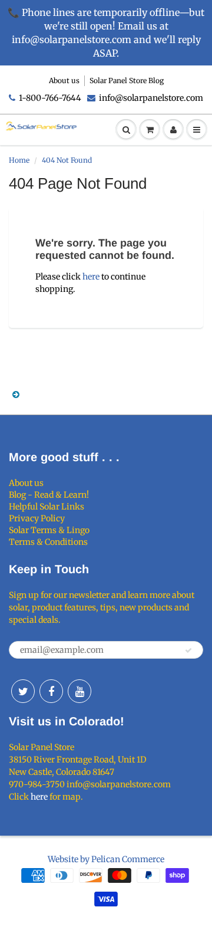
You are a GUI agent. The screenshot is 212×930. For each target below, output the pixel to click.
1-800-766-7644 (50, 98)
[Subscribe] (188, 650)
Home (19, 160)
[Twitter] (23, 691)
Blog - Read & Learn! (49, 494)
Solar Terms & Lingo (49, 530)
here (91, 276)
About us (64, 80)
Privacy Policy (37, 518)
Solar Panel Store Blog (127, 80)
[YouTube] (79, 691)
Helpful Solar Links (46, 506)
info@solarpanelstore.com (151, 98)
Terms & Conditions (48, 542)
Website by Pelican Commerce (106, 859)
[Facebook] (51, 691)
